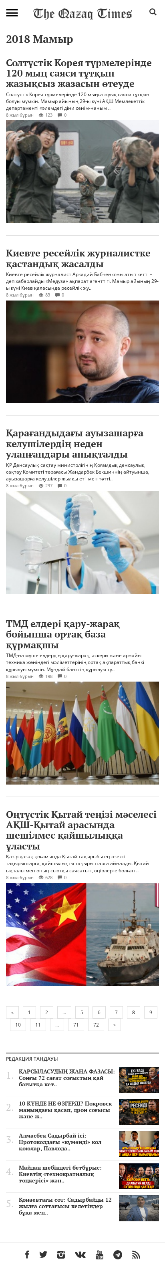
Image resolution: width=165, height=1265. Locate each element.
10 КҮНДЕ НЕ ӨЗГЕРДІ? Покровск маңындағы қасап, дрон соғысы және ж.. (65, 1110)
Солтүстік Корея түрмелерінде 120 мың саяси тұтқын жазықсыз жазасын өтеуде (79, 73)
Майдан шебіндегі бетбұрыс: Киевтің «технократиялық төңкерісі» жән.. (60, 1174)
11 (38, 1024)
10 (18, 1024)
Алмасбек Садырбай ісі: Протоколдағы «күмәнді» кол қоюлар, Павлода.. (60, 1142)
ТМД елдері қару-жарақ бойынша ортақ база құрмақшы (63, 634)
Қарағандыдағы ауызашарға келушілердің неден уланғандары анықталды (74, 443)
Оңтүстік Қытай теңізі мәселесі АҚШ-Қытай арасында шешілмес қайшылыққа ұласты (81, 830)
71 (76, 1024)
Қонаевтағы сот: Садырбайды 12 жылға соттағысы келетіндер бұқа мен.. (65, 1206)
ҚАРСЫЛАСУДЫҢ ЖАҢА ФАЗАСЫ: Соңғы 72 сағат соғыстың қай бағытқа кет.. (67, 1077)
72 (96, 1024)
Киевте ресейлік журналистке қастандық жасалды (78, 258)
